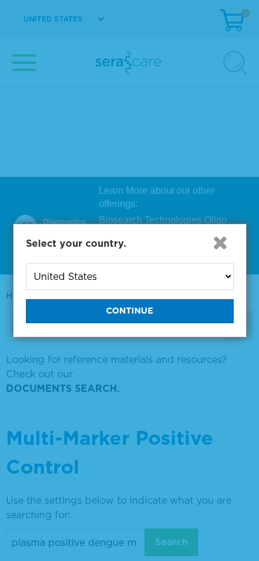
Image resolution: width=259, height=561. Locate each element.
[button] (220, 242)
